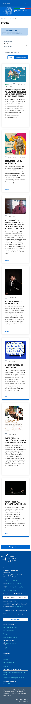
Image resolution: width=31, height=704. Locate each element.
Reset (10, 57)
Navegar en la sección (15, 547)
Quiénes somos (7, 656)
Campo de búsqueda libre (11, 52)
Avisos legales (19, 606)
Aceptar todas (23, 701)
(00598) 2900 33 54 (12, 580)
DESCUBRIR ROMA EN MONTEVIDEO (13, 162)
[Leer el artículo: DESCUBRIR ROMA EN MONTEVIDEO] (15, 144)
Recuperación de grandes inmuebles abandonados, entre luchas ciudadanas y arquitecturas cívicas (15, 224)
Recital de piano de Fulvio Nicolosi (13, 302)
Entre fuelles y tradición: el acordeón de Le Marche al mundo (15, 440)
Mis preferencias (22, 699)
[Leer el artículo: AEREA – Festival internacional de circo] (15, 488)
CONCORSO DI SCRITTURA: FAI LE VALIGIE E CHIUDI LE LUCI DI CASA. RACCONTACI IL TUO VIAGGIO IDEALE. (15, 93)
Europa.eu (9, 648)
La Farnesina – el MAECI (10, 627)
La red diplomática (8, 630)
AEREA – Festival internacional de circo (15, 502)
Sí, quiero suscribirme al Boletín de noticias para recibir (15, 611)
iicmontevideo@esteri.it (14, 584)
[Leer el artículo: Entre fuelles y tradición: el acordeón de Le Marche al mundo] (14, 419)
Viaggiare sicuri (7, 634)
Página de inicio (5, 18)
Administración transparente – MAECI (14, 678)
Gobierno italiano (6, 3)
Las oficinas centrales (9, 590)
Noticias (5, 666)
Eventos (5, 659)
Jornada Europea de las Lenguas (14, 366)
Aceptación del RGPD (9, 601)
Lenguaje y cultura (8, 663)
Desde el (6, 39)
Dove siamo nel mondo (10, 637)
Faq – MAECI (7, 684)
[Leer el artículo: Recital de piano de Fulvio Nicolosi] (13, 282)
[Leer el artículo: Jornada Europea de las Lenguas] (15, 349)
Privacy (14, 606)
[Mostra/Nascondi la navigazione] (3, 11)
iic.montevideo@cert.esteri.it (14, 587)
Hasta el (6, 44)
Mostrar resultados (21, 57)
